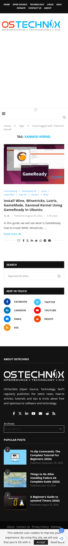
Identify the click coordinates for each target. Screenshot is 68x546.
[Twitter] (20, 414)
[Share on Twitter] (27, 240)
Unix (59, 4)
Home (7, 4)
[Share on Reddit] (36, 240)
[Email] (40, 414)
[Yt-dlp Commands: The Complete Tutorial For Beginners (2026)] (15, 457)
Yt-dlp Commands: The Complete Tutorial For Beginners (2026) (45, 455)
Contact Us (34, 8)
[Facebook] (14, 414)
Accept (41, 542)
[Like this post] (18, 240)
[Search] (64, 117)
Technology (37, 4)
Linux (50, 4)
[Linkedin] (27, 414)
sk (8, 215)
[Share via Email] (49, 240)
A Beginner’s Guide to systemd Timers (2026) (45, 498)
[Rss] (54, 414)
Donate (21, 8)
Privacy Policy (40, 527)
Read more (11, 234)
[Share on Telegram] (45, 240)
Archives (9, 423)
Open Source (20, 4)
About (47, 8)
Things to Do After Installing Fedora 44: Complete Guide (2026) (45, 477)
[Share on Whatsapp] (40, 240)
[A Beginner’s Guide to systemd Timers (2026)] (15, 502)
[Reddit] (47, 414)
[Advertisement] (34, 72)
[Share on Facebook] (23, 240)
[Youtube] (33, 414)
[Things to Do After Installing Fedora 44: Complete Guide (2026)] (15, 479)
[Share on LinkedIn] (32, 240)
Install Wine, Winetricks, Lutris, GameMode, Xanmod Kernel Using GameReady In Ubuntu (33, 205)
